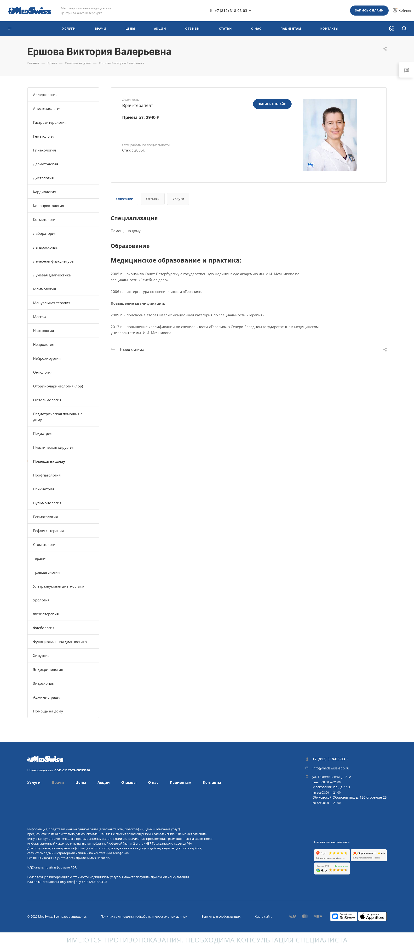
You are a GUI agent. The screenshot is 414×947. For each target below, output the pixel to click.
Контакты (212, 782)
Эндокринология (48, 669)
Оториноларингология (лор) (58, 386)
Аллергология (45, 94)
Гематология (44, 136)
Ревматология (45, 516)
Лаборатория (44, 233)
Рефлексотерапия (48, 530)
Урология (41, 600)
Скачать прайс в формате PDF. (54, 867)
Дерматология (45, 164)
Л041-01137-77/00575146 (72, 770)
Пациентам (180, 782)
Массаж (39, 316)
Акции (104, 782)
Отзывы (152, 198)
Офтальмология (47, 400)
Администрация (47, 697)
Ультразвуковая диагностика (58, 586)
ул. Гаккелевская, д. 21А (331, 776)
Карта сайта (263, 916)
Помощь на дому (49, 461)
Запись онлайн (369, 10)
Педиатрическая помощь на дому (57, 416)
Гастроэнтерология (50, 122)
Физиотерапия (46, 613)
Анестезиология (47, 108)
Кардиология (44, 191)
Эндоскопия (43, 683)
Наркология (43, 330)
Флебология (43, 627)
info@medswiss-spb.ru (330, 768)
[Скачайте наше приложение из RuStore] (343, 915)
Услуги (178, 198)
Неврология (43, 344)
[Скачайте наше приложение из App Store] (372, 915)
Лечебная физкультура (53, 261)
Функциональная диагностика (60, 641)
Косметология (45, 219)
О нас (153, 782)
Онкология (42, 372)
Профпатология (47, 475)
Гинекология (44, 150)
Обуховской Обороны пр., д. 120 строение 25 (349, 797)
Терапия (40, 558)
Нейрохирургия (47, 358)
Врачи (58, 782)
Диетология (43, 177)
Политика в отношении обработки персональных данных (144, 916)
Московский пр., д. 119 (331, 787)
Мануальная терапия (51, 302)
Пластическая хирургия (53, 447)
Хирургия (41, 655)
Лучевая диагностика (52, 275)
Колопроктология (48, 205)
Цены (80, 782)
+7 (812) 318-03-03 (231, 10)
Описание (124, 198)
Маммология (44, 288)
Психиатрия (43, 489)
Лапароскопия (45, 247)
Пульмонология (47, 502)
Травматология (46, 572)
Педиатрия (42, 433)
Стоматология (45, 544)
